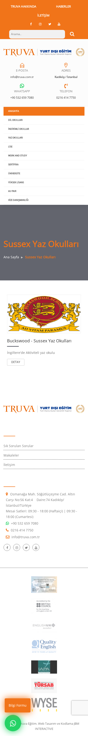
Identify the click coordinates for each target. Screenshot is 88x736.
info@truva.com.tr (22, 77)
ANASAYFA (13, 111)
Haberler (63, 6)
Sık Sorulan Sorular (19, 446)
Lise (10, 146)
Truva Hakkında (23, 6)
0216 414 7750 (66, 98)
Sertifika (13, 164)
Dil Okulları (15, 119)
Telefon (66, 91)
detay (15, 362)
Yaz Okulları (15, 137)
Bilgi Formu (18, 705)
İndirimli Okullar (18, 128)
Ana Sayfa (11, 257)
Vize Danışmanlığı (18, 200)
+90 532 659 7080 (22, 98)
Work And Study (17, 155)
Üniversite (14, 173)
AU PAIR (12, 191)
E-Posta (22, 70)
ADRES (66, 70)
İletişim (43, 15)
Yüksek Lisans (16, 182)
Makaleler (11, 455)
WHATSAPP (22, 91)
